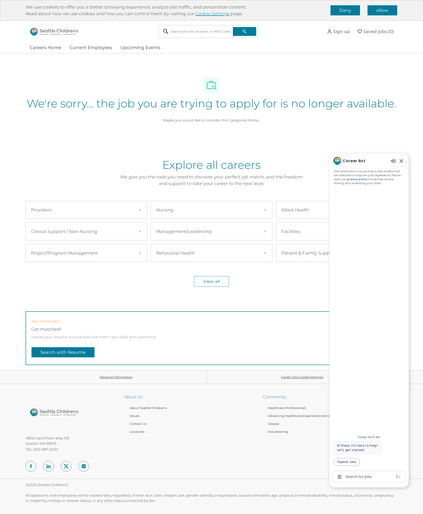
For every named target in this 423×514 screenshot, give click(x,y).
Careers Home (45, 47)
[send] (398, 476)
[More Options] (339, 476)
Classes (273, 424)
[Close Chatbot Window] (401, 161)
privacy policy (357, 179)
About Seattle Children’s (148, 408)
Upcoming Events (140, 47)
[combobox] (196, 31)
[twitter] (66, 466)
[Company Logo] (54, 31)
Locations (137, 432)
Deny (345, 10)
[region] (369, 318)
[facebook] (31, 466)
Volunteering (278, 432)
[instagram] (83, 466)
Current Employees (91, 47)
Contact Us (138, 424)
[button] (338, 31)
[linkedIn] (48, 466)
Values (134, 416)
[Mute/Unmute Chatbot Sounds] (393, 161)
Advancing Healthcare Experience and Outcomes (305, 416)
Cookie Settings (212, 13)
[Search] (244, 31)
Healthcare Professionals (287, 408)
